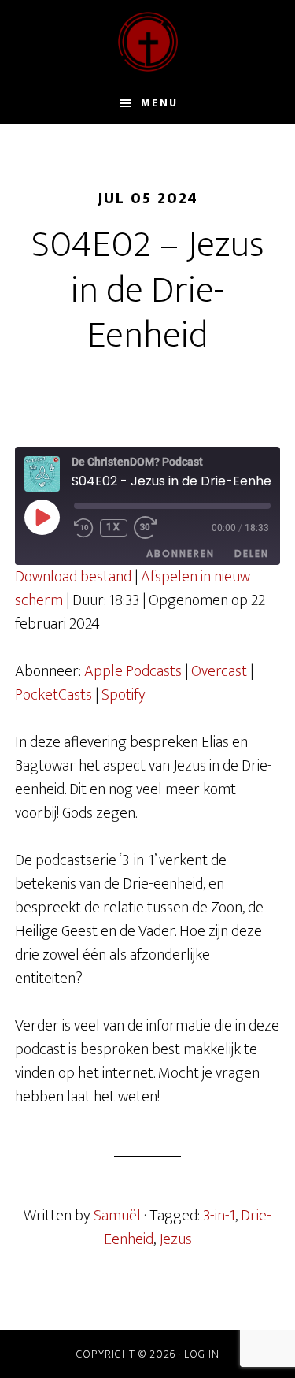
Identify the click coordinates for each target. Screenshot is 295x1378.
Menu (159, 103)
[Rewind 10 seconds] (84, 528)
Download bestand (73, 576)
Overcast (219, 671)
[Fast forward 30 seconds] (153, 528)
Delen (251, 553)
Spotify (123, 695)
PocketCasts (53, 695)
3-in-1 (219, 1215)
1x (113, 527)
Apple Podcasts (133, 671)
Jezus (175, 1239)
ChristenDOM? (148, 42)
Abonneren (180, 553)
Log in (201, 1354)
